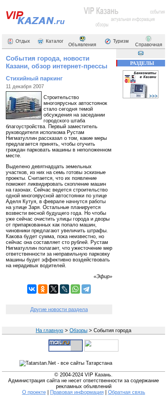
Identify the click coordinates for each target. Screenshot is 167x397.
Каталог (54, 41)
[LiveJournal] (64, 289)
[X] (53, 289)
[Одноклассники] (42, 289)
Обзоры (78, 330)
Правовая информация (77, 392)
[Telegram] (86, 289)
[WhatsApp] (75, 289)
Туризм (121, 41)
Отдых (23, 41)
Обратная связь (126, 392)
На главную (49, 330)
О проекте (34, 392)
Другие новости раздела (59, 309)
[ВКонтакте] (32, 289)
